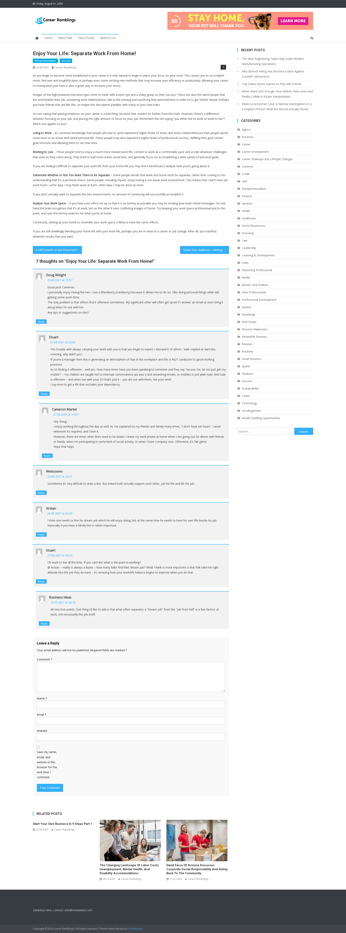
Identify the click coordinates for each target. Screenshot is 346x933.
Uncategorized (251, 411)
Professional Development (259, 300)
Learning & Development (258, 255)
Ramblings (248, 314)
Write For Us (108, 38)
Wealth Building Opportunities (261, 418)
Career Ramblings (65, 67)
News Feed (65, 38)
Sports (246, 366)
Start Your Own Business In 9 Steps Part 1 (62, 824)
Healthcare (249, 218)
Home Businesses (253, 226)
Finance (247, 196)
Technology (249, 403)
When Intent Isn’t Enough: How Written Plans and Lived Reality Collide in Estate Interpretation (277, 93)
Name (42, 698)
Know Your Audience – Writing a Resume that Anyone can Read (206, 250)
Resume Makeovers (255, 329)
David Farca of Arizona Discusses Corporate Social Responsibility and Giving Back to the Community (196, 869)
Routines (247, 351)
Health (246, 211)
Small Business (251, 359)
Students (247, 374)
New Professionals (254, 292)
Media (246, 277)
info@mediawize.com (78, 910)
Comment (44, 659)
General (247, 203)
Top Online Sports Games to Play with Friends (272, 84)
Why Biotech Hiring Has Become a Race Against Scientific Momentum (273, 73)
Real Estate (249, 322)
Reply (41, 321)
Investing (247, 233)
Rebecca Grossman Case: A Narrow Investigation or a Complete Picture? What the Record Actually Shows (277, 106)
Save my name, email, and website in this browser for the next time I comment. (47, 764)
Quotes (246, 307)
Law (244, 240)
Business (247, 137)
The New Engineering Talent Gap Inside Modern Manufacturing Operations (273, 61)
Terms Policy (86, 38)
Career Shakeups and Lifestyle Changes (267, 159)
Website (42, 731)
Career (246, 144)
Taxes (246, 396)
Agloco (246, 129)
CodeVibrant (135, 928)
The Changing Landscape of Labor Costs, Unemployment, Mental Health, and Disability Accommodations (129, 869)
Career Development (255, 152)
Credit (245, 174)
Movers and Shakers (255, 285)
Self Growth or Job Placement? (58, 250)
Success (66, 60)
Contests (247, 166)
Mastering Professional (257, 270)
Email (41, 714)
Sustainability (250, 388)
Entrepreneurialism (45, 60)
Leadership (249, 248)
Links (245, 263)
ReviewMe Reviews (254, 337)
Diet (244, 181)
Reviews (247, 344)
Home (48, 38)
